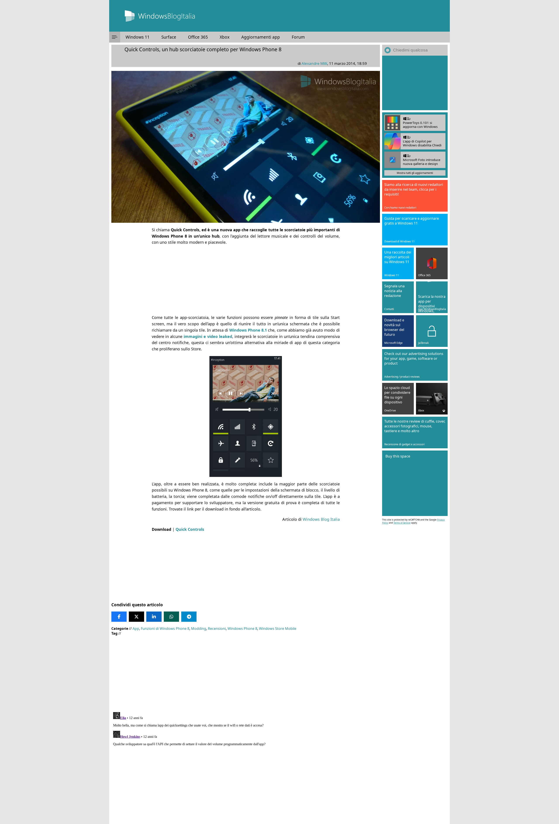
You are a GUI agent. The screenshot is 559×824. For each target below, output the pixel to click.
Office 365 (198, 37)
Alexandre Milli (314, 63)
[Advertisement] (246, 279)
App (136, 628)
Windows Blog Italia (321, 519)
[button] (114, 37)
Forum (298, 37)
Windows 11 (138, 37)
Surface (168, 37)
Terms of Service (402, 522)
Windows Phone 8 (242, 628)
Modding (198, 628)
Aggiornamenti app (260, 37)
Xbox (224, 37)
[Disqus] (245, 764)
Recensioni (217, 628)
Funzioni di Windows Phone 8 (165, 628)
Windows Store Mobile (277, 628)
